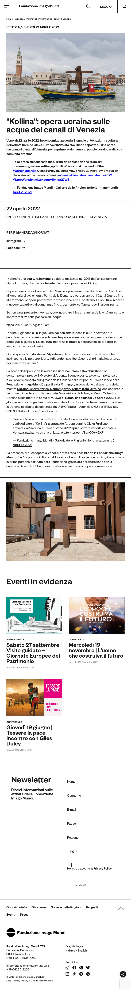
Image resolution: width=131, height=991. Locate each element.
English (82, 951)
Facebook (13, 248)
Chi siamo (38, 908)
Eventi (10, 915)
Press (24, 915)
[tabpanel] (65, 521)
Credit (49, 981)
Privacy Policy (102, 869)
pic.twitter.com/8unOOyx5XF (82, 433)
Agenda (19, 19)
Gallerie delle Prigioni (66, 908)
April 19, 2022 (22, 445)
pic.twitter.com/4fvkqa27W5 (48, 180)
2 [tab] (22, 553)
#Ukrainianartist (24, 171)
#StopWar (20, 180)
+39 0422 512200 (18, 970)
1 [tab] (14, 553)
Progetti (92, 908)
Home (9, 19)
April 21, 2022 (22, 192)
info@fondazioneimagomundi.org (27, 966)
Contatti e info (16, 908)
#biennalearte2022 (98, 176)
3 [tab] (30, 553)
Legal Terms (12, 981)
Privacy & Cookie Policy (33, 981)
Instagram (14, 241)
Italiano (70, 951)
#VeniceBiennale (71, 176)
